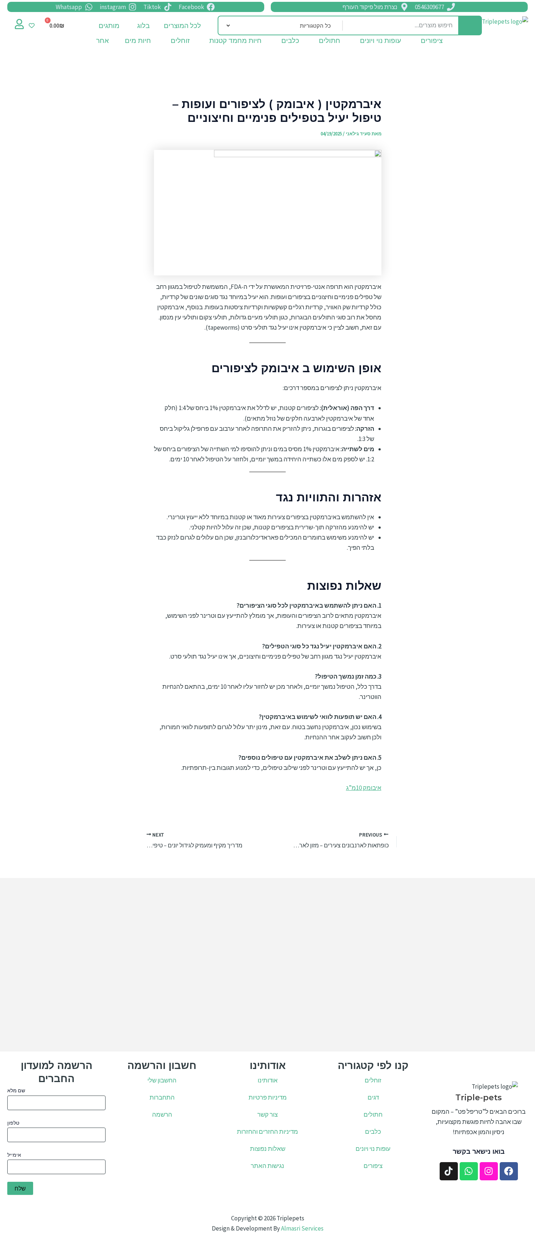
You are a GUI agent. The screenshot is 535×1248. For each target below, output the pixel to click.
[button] (139, 26)
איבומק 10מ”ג (363, 788)
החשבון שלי (162, 1080)
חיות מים (138, 42)
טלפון (13, 1123)
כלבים (290, 42)
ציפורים (432, 42)
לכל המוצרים (182, 25)
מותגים (109, 25)
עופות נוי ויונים (380, 42)
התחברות (162, 1097)
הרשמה (162, 1114)
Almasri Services (302, 1228)
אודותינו (268, 1080)
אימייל (14, 1155)
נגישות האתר (267, 1166)
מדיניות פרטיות (268, 1097)
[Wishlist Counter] (32, 25)
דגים (373, 1097)
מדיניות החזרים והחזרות (267, 1132)
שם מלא (16, 1090)
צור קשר (267, 1114)
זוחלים (180, 42)
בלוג (143, 25)
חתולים (329, 42)
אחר (102, 42)
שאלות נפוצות (267, 1149)
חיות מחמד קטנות (235, 42)
